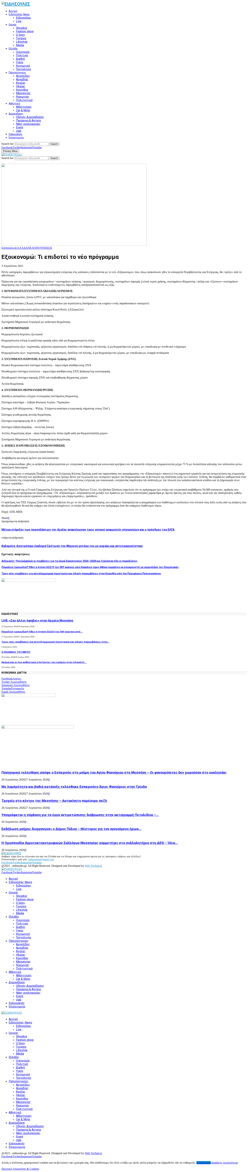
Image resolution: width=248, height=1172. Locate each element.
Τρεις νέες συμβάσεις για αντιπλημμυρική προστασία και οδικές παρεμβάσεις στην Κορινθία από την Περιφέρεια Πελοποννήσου (81, 573)
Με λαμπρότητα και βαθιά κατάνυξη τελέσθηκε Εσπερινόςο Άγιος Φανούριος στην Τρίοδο (74, 787)
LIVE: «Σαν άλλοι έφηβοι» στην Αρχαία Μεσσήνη (37, 620)
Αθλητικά (14, 103)
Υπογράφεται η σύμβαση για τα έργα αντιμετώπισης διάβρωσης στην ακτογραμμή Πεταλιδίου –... (80, 815)
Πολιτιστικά (24, 100)
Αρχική (13, 11)
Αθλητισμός (24, 107)
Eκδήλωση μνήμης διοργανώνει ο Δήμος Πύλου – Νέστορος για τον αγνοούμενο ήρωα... (71, 829)
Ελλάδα (13, 48)
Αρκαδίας (22, 79)
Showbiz (21, 28)
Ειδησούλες (23, 17)
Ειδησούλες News (19, 14)
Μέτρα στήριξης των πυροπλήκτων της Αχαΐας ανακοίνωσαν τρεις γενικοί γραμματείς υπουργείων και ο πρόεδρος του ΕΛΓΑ (87, 529)
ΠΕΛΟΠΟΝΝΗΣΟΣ (40, 247)
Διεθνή (20, 59)
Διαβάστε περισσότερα (224, 1162)
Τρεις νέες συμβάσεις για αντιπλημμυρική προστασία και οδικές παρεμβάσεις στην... (55, 641)
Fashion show (25, 31)
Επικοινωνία (16, 137)
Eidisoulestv (15, 134)
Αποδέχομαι (203, 1162)
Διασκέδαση (16, 113)
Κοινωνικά (23, 65)
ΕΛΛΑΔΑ (21, 247)
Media (20, 45)
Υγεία (19, 62)
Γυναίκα (21, 38)
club (18, 131)
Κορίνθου (22, 89)
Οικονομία (22, 52)
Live (18, 21)
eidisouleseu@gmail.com (41, 859)
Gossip (12, 24)
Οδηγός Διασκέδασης (30, 117)
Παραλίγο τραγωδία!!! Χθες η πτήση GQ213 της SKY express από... (42, 631)
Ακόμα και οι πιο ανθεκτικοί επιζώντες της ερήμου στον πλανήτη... (43, 662)
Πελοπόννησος (17, 72)
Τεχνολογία (23, 69)
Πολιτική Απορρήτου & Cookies (20, 1168)
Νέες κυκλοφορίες (28, 124)
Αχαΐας (20, 83)
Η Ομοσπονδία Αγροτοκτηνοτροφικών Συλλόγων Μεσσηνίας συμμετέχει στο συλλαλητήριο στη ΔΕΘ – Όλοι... (89, 843)
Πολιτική (22, 55)
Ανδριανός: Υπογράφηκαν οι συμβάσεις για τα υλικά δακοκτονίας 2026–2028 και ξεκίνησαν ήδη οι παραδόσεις (69, 561)
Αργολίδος (23, 76)
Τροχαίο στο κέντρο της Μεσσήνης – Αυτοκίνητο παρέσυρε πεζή (54, 801)
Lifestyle (21, 41)
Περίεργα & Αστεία (28, 120)
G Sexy (20, 35)
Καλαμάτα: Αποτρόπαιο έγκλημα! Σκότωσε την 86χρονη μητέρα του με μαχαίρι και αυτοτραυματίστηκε (72, 546)
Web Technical (93, 865)
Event (19, 127)
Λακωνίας (22, 96)
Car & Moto (23, 110)
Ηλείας (20, 86)
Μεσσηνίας (23, 93)
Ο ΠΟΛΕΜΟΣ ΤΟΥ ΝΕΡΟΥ (15, 652)
